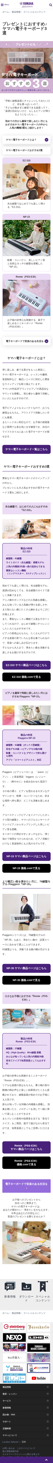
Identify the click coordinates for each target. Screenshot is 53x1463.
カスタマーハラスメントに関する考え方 (20, 1454)
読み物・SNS (9, 1414)
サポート (7, 1421)
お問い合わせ (8, 1448)
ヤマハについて (10, 1435)
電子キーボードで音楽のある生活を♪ (25, 341)
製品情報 (7, 1387)
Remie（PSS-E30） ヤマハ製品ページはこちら (26, 1147)
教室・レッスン (10, 1394)
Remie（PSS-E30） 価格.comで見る (26, 1162)
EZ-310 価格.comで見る (26, 676)
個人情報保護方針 (10, 1451)
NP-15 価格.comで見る (26, 868)
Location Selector (10, 1442)
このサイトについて (26, 1448)
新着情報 (7, 1408)
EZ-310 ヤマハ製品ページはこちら (26, 665)
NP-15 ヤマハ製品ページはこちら (26, 856)
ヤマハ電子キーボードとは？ (21, 139)
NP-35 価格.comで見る (26, 980)
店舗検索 (7, 1428)
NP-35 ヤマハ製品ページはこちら (26, 968)
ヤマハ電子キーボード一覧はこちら (26, 449)
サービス (7, 1401)
